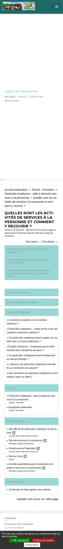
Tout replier (33, 241)
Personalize (32, 545)
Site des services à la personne (28, 440)
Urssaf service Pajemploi (24, 448)
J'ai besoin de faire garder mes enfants (29, 489)
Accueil (10, 96)
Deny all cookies (44, 540)
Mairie (22, 96)
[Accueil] (19, 7)
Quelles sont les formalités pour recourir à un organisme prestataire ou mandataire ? (28, 273)
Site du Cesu (18, 456)
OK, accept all (20, 540)
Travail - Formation (43, 189)
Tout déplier (50, 241)
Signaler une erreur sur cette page (37, 499)
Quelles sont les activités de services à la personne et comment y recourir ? (31, 201)
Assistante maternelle (20, 407)
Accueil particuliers (16, 189)
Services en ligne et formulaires (23, 302)
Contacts (10, 518)
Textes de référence (17, 292)
